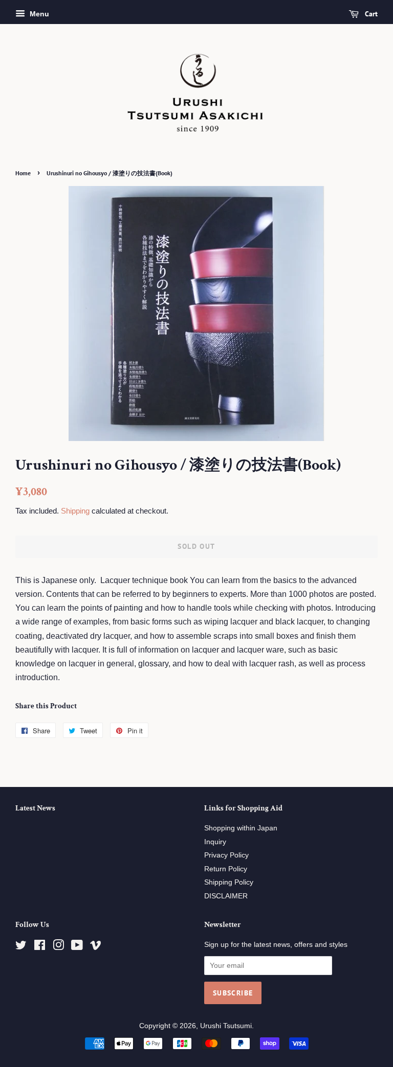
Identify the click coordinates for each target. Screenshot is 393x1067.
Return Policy (225, 869)
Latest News (35, 808)
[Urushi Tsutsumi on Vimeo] (95, 947)
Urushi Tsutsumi (226, 1026)
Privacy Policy (226, 855)
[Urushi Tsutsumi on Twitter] (21, 947)
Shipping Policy (228, 882)
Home (23, 173)
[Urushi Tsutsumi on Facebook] (40, 947)
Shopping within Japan (240, 828)
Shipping (75, 510)
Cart (370, 13)
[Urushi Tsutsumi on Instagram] (58, 947)
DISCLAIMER (226, 896)
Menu (38, 14)
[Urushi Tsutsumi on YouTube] (77, 947)
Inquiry (215, 842)
